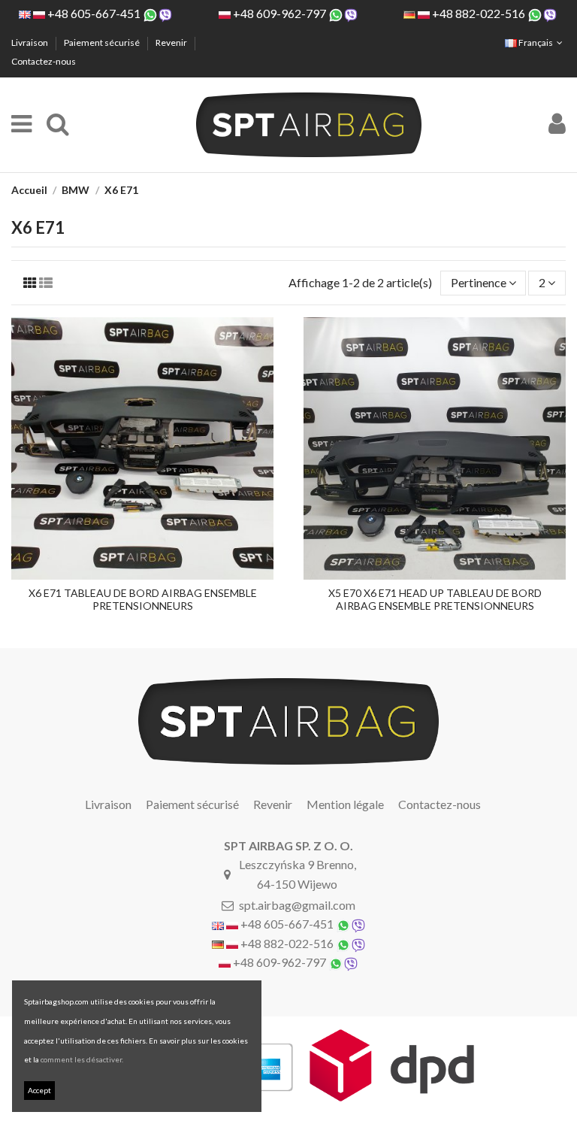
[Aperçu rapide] (143, 574)
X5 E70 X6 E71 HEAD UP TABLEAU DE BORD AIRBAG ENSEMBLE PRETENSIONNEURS (435, 599)
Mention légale (345, 804)
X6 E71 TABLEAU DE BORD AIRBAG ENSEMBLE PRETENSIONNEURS (143, 599)
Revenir (172, 42)
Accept (39, 1090)
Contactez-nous (43, 61)
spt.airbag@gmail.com (297, 905)
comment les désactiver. (82, 1059)
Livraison (30, 42)
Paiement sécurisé (102, 42)
